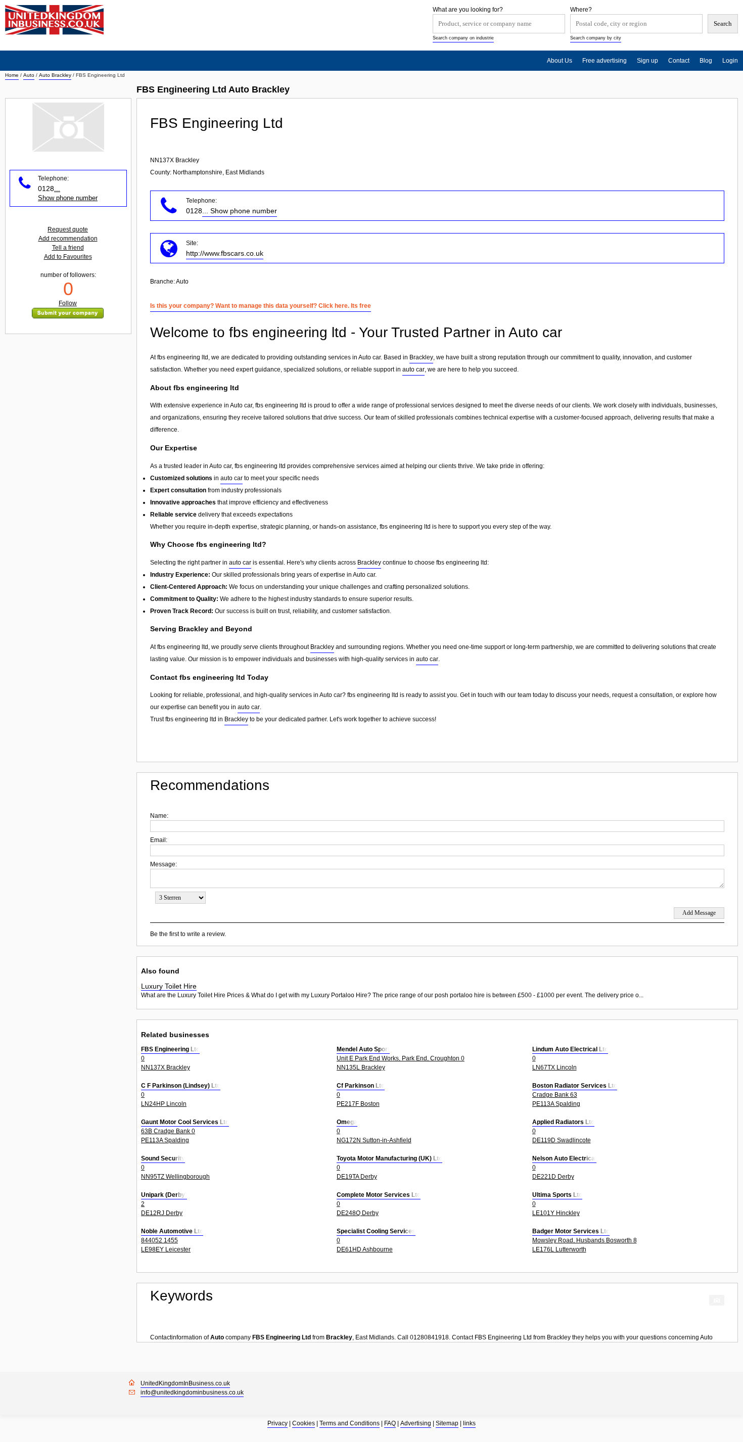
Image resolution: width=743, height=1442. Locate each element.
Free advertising (604, 60)
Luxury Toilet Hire (169, 986)
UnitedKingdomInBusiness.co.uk (185, 1383)
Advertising (415, 1423)
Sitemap (447, 1423)
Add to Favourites (68, 256)
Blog (706, 60)
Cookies (303, 1423)
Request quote (68, 229)
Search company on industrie (463, 37)
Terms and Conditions (349, 1423)
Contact (678, 60)
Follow (68, 303)
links (469, 1423)
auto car (413, 369)
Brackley (421, 357)
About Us (559, 60)
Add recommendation (68, 238)
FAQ (390, 1423)
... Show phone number (239, 211)
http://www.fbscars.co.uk (224, 253)
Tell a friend (68, 247)
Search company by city (595, 37)
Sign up (647, 60)
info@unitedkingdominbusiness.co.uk (192, 1392)
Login (730, 60)
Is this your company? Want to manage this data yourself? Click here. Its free (260, 305)
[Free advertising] (54, 20)
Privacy (277, 1423)
